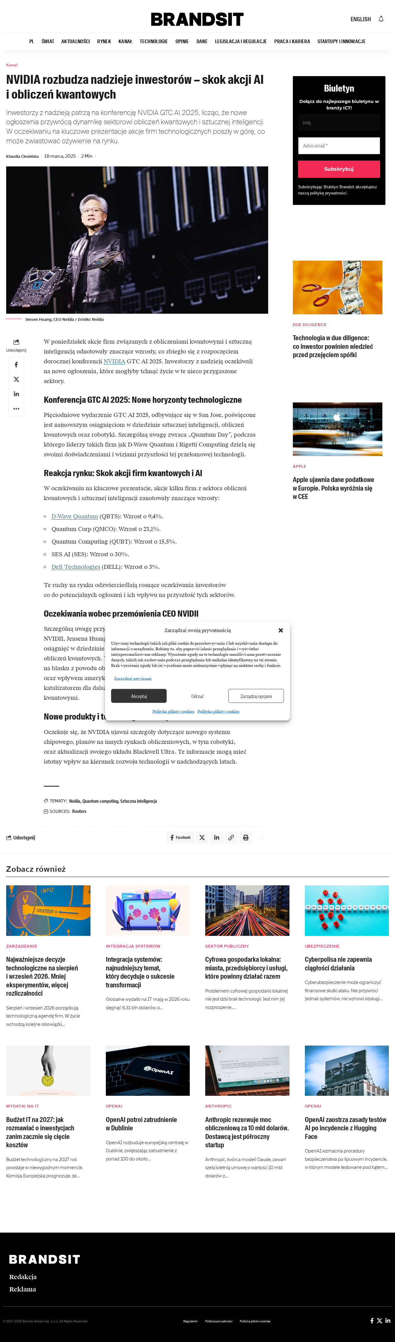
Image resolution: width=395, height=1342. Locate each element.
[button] (281, 630)
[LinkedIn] (388, 1321)
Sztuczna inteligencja (138, 801)
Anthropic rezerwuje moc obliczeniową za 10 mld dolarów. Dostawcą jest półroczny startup (247, 1132)
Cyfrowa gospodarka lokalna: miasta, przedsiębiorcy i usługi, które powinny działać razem (246, 968)
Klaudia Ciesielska (22, 156)
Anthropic (218, 1106)
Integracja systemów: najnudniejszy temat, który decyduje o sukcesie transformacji (140, 972)
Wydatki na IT (22, 1106)
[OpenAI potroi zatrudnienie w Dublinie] (148, 1071)
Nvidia (74, 801)
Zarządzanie (21, 946)
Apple (300, 466)
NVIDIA (114, 361)
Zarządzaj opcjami (256, 696)
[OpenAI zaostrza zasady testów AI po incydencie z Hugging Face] (347, 1071)
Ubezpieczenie (322, 946)
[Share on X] (16, 379)
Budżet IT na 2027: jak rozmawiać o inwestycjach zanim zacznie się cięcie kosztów (40, 1132)
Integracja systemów (133, 946)
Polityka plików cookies (173, 711)
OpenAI (114, 1106)
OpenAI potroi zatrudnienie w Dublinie (141, 1124)
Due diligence (310, 324)
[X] (379, 1321)
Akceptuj (139, 696)
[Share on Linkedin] (16, 394)
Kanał (12, 65)
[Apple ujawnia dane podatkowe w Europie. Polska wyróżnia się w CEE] (337, 429)
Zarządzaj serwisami (133, 678)
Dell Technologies (76, 566)
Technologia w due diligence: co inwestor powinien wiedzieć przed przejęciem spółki (333, 346)
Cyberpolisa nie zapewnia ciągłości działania (338, 964)
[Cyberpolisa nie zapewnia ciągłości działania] (347, 910)
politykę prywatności (328, 193)
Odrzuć (197, 696)
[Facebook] (372, 1321)
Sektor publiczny (227, 946)
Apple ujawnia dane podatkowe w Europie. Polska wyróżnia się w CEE (333, 488)
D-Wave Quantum (75, 516)
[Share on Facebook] (16, 364)
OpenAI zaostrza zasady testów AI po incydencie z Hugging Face (345, 1128)
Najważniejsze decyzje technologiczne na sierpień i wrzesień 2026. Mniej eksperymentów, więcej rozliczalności (42, 976)
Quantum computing (100, 801)
